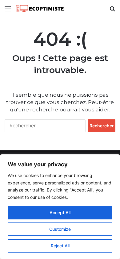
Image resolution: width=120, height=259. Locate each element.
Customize (60, 229)
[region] (60, 206)
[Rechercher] (112, 11)
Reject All (60, 245)
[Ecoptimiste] (40, 8)
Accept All (60, 212)
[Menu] (8, 11)
